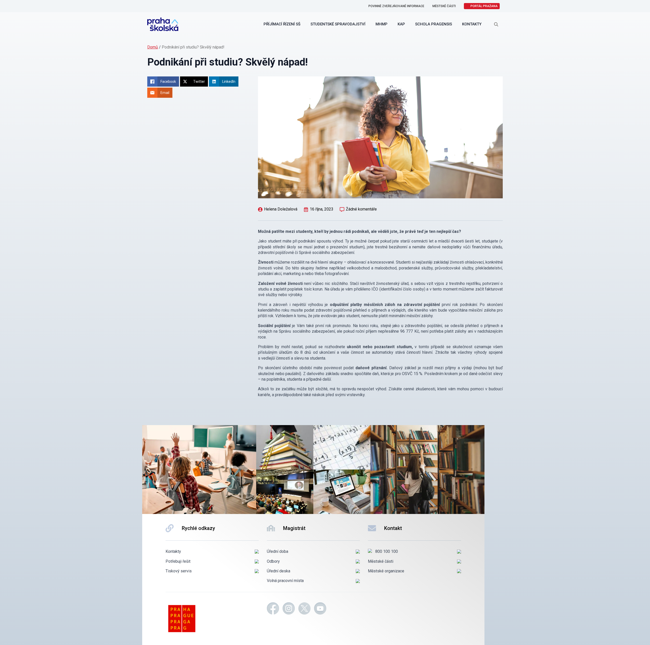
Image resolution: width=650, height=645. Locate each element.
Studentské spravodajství (338, 24)
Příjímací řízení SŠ (282, 24)
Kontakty (471, 24)
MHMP (381, 24)
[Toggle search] (496, 24)
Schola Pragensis (433, 24)
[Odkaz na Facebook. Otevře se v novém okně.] (273, 609)
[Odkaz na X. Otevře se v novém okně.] (304, 609)
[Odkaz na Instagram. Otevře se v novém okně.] (289, 609)
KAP (401, 24)
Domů (152, 47)
